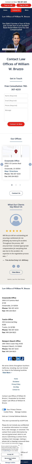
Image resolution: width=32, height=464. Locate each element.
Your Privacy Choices (14, 409)
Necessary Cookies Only (10, 458)
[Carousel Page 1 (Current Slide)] (12, 185)
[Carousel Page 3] (20, 185)
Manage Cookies (21, 412)
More (26, 10)
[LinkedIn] (18, 358)
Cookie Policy (8, 412)
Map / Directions (11, 171)
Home (5, 10)
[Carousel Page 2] (16, 185)
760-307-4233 (15, 174)
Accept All (10, 454)
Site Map (16, 387)
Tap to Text (23, 5)
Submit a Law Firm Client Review (16, 279)
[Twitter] (14, 358)
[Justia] (22, 358)
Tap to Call (8, 5)
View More (16, 272)
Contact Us (16, 10)
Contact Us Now (16, 124)
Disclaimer (16, 381)
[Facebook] (10, 358)
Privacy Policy (16, 384)
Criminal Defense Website (17, 416)
